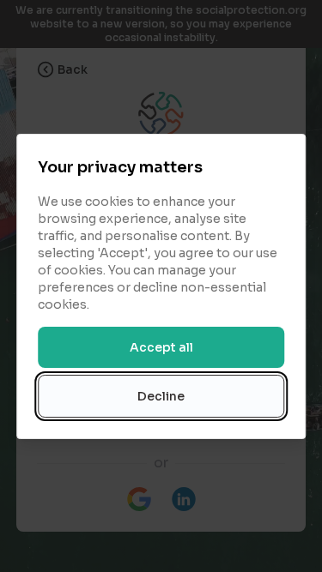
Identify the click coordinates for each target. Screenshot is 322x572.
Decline (161, 396)
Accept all (161, 347)
